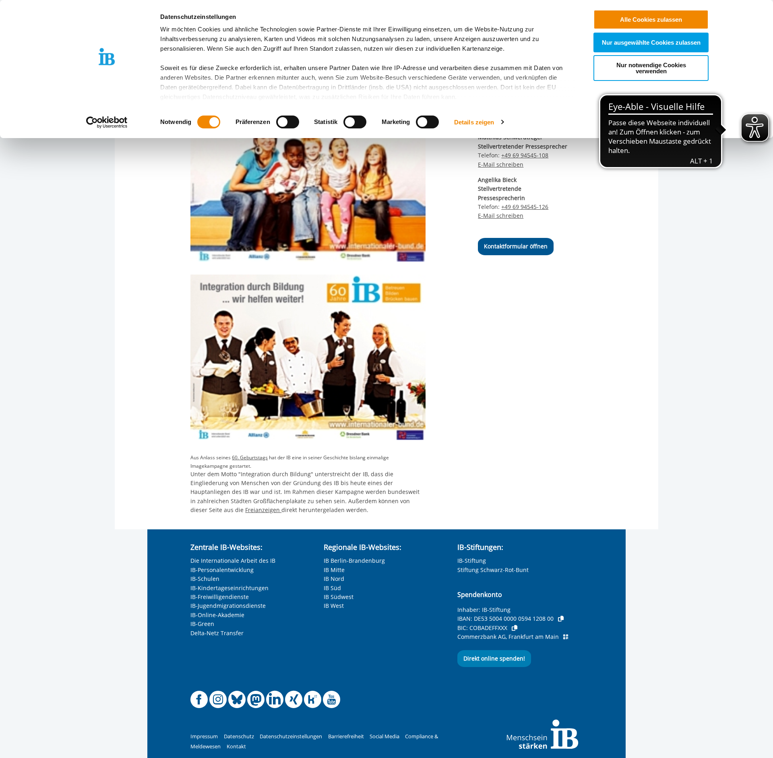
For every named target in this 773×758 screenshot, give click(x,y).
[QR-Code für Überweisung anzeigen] (565, 637)
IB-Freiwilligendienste (219, 597)
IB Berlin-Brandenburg (354, 560)
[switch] (287, 122)
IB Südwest (338, 597)
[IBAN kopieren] (561, 619)
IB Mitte (334, 570)
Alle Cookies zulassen (651, 19)
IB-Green (202, 624)
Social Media (384, 736)
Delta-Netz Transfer (217, 633)
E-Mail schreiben (500, 164)
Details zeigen (474, 122)
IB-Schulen (204, 578)
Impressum (204, 736)
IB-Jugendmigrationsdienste (228, 605)
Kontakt (236, 746)
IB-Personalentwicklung (222, 570)
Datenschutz (239, 736)
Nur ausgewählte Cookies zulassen (651, 42)
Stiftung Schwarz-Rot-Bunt (493, 570)
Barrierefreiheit (346, 736)
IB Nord (334, 578)
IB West (334, 605)
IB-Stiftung (471, 560)
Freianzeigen (263, 510)
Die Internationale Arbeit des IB (232, 560)
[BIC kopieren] (514, 628)
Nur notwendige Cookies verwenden (651, 68)
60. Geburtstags (250, 457)
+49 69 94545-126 (524, 207)
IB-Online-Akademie (217, 615)
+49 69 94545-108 (524, 155)
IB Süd (332, 588)
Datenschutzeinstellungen (291, 736)
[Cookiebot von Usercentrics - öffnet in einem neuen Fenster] (107, 122)
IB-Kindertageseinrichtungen (229, 588)
